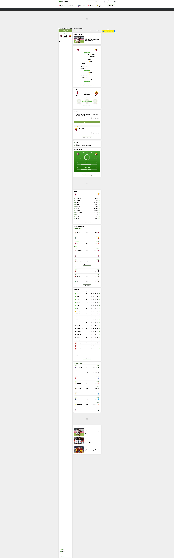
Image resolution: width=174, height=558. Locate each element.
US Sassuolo (79, 322)
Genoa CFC (78, 337)
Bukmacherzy (81, 9)
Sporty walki (86, 9)
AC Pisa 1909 (79, 348)
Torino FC (78, 325)
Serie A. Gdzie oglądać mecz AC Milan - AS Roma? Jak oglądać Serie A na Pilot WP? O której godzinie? (92, 441)
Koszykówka (100, 9)
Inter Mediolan (79, 293)
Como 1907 (78, 302)
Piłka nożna (66, 9)
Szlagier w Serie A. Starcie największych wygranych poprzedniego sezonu (92, 450)
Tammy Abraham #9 (82, 128)
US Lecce (78, 340)
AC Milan (86, 38)
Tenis (70, 9)
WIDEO (90, 9)
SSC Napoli (78, 296)
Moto (103, 9)
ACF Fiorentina (79, 334)
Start (59, 28)
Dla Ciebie (61, 9)
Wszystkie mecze (87, 264)
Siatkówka (73, 9)
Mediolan (77, 142)
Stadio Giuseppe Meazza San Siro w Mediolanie (83, 145)
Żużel (77, 9)
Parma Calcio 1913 (80, 328)
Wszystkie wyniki (110, 5)
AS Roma (78, 299)
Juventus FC (79, 308)
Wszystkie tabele (87, 358)
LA (105, 9)
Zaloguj (115, 1)
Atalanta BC (78, 311)
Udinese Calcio (79, 319)
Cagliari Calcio (79, 331)
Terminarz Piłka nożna (67, 28)
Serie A (72, 28)
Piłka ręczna (94, 9)
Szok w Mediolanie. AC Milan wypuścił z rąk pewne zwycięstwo (92, 40)
